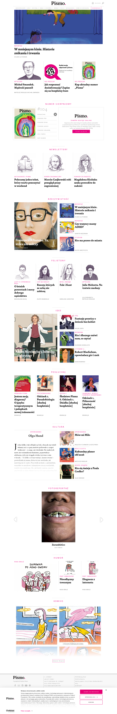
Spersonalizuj (90, 697)
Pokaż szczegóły (25, 711)
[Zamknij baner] (110, 690)
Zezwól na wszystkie (91, 691)
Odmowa (91, 702)
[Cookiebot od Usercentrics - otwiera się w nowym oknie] (10, 711)
